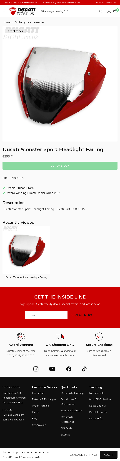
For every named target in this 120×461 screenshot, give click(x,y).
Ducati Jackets (97, 405)
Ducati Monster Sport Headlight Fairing (26, 277)
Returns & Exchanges (44, 399)
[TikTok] (84, 368)
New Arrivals (96, 392)
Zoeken (100, 11)
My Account (39, 424)
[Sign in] (109, 11)
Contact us (38, 392)
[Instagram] (35, 368)
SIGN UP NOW (81, 315)
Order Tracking (40, 405)
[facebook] (68, 368)
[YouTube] (52, 369)
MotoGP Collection (100, 399)
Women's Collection (72, 410)
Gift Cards (66, 428)
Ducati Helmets (98, 412)
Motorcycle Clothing (72, 392)
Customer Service (44, 387)
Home (6, 22)
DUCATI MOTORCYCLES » (106, 2)
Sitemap (65, 434)
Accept (109, 454)
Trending (95, 387)
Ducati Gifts (96, 418)
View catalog (4, 11)
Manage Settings (84, 454)
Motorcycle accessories (29, 22)
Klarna (35, 412)
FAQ (34, 418)
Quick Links (69, 387)
